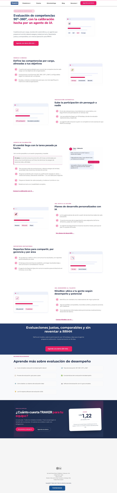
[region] (35, 368)
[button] (26, 3)
